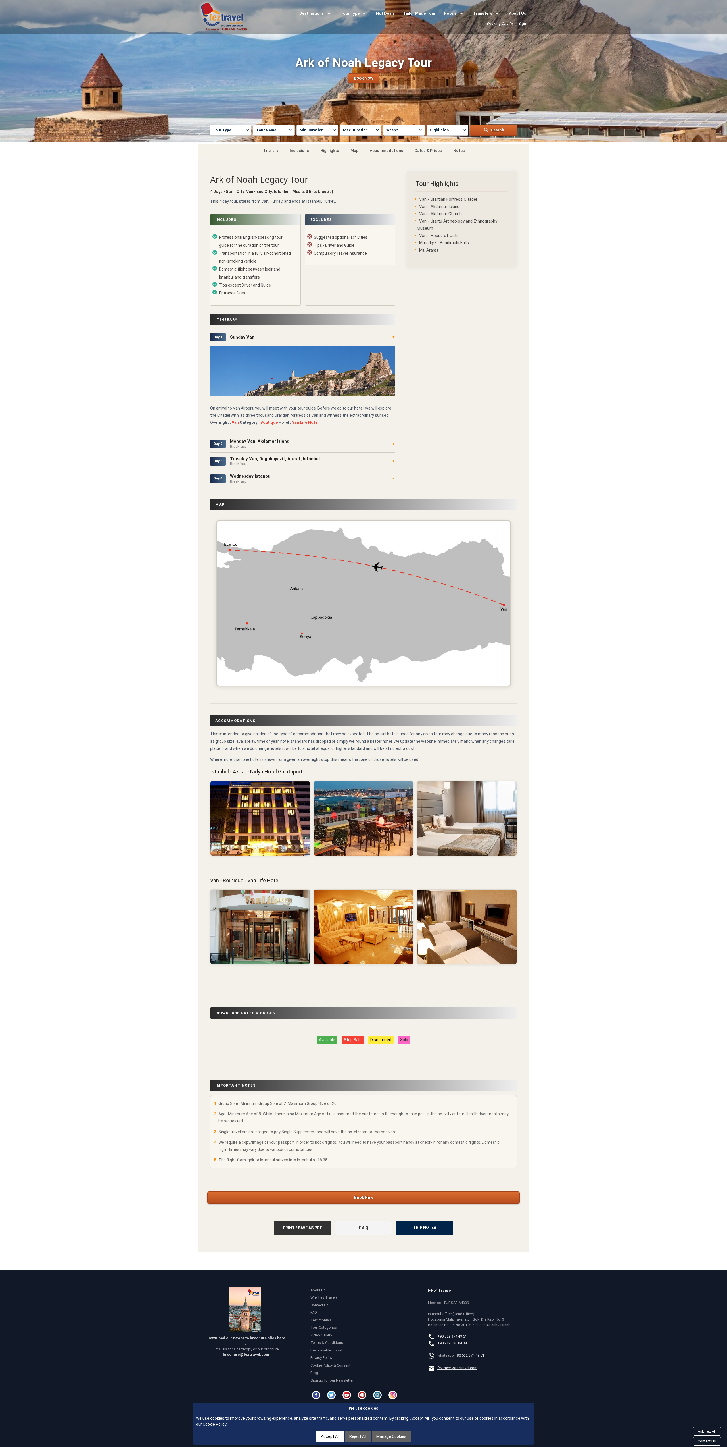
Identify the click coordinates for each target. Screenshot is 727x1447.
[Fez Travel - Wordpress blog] (378, 1395)
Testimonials (321, 1320)
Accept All (330, 1436)
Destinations (311, 13)
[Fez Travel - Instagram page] (393, 1395)
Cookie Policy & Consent (330, 1365)
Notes (459, 150)
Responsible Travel (326, 1350)
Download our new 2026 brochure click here (246, 1338)
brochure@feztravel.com (246, 1354)
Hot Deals (385, 13)
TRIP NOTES (424, 1227)
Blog (314, 1373)
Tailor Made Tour (419, 13)
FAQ (313, 1312)
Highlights (329, 150)
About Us (517, 13)
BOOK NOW (363, 78)
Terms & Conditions (326, 1342)
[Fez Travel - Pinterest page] (362, 1395)
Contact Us (319, 1305)
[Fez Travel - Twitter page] (332, 1395)
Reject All (357, 1436)
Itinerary (270, 150)
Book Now (363, 1197)
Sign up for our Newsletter (332, 1380)
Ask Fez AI (706, 1431)
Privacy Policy (321, 1357)
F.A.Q (363, 1228)
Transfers (482, 13)
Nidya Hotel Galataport (276, 772)
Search (497, 130)
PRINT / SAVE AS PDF (302, 1228)
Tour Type (350, 13)
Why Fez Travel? (323, 1297)
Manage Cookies (391, 1436)
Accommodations (386, 150)
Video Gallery (321, 1335)
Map (354, 150)
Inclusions (299, 150)
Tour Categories (323, 1327)
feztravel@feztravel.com (457, 1368)
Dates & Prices (428, 150)
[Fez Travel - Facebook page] (316, 1395)
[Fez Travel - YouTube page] (347, 1395)
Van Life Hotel (263, 880)
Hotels (450, 13)
